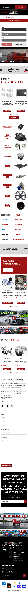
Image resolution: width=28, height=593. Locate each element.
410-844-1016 (16, 554)
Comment (4, 437)
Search (7, 44)
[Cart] (25, 12)
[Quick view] (12, 93)
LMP (11, 590)
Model (2, 37)
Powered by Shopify (16, 590)
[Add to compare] (11, 97)
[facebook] (3, 568)
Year (2, 27)
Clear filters (19, 44)
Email (2, 422)
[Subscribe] (25, 501)
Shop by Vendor (13, 20)
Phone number (5, 429)
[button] (4, 12)
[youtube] (7, 568)
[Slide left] (1, 17)
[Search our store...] (21, 12)
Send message (6, 465)
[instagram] (11, 568)
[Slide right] (27, 17)
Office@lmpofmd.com (19, 550)
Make (2, 32)
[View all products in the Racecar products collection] (8, 270)
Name (2, 414)
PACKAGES (10, 17)
